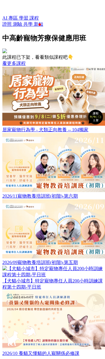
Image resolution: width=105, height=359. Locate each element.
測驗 (18, 24)
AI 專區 (10, 17)
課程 (34, 17)
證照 (7, 24)
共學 (28, 24)
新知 (38, 24)
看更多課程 (14, 63)
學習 (24, 17)
